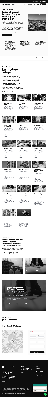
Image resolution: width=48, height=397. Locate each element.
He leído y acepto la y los (37, 349)
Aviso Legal (38, 368)
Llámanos (14, 35)
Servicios (29, 4)
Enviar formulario (37, 352)
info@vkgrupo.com (24, 372)
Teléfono (39, 335)
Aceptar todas (35, 1)
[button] (13, 341)
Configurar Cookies (39, 375)
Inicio (25, 4)
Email (31, 335)
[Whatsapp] (45, 394)
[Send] (45, 390)
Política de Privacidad (39, 371)
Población (39, 339)
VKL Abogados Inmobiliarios (9, 4)
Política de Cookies (39, 370)
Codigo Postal (32, 339)
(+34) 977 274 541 (24, 371)
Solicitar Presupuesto (6, 35)
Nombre (31, 331)
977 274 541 (37, 4)
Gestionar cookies (43, 1)
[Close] (45, 385)
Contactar (42, 4)
